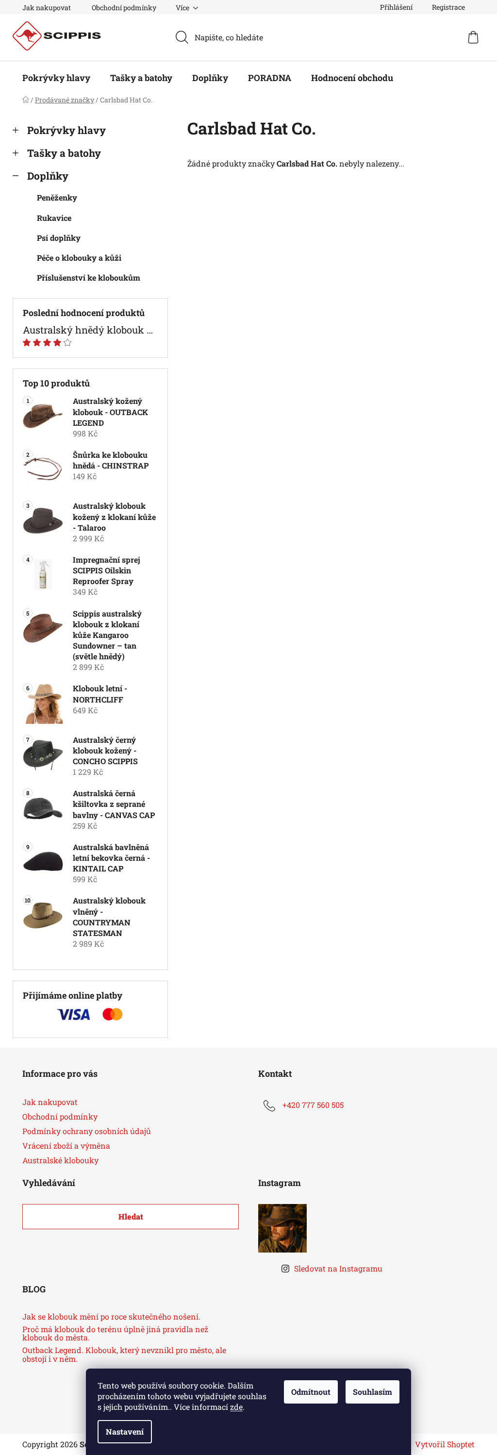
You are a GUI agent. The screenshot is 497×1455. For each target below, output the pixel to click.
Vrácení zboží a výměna (66, 1145)
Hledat (130, 1216)
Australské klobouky (60, 1160)
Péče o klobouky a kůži (79, 257)
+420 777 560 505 (313, 1105)
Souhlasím (372, 1392)
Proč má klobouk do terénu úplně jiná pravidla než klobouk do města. (115, 1333)
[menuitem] (56, 77)
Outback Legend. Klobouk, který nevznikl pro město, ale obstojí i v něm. (124, 1354)
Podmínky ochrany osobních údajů (86, 1131)
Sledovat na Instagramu (338, 1268)
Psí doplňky (59, 238)
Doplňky (47, 176)
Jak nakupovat (46, 7)
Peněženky (57, 197)
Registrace (448, 7)
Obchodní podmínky (124, 7)
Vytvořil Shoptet (445, 1444)
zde (236, 1407)
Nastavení (125, 1431)
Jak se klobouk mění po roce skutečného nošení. (111, 1316)
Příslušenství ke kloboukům (88, 277)
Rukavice (54, 218)
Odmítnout (311, 1392)
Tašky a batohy (64, 153)
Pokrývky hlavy (66, 130)
